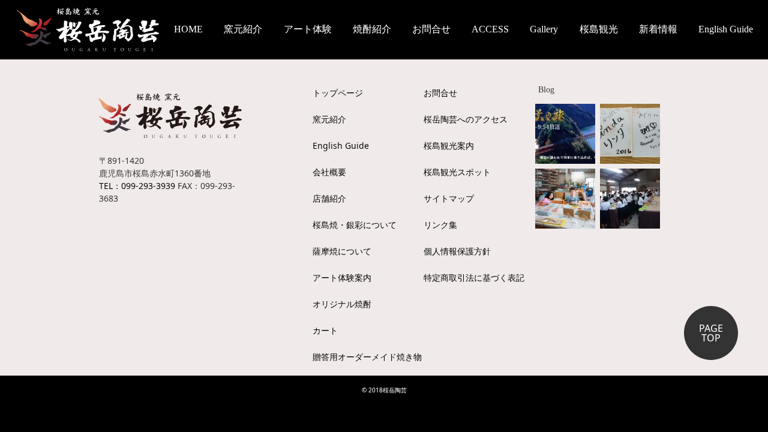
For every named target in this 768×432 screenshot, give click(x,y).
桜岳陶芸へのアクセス (466, 119)
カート (325, 330)
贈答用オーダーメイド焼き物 (367, 356)
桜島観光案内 (449, 145)
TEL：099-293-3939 (137, 185)
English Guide (725, 29)
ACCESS (490, 29)
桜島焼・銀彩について (355, 224)
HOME (188, 29)
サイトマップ (449, 198)
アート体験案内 (342, 277)
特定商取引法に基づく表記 (474, 277)
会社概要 (329, 172)
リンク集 (440, 224)
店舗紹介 (329, 198)
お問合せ (431, 29)
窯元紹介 (329, 119)
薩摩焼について (342, 251)
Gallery (544, 29)
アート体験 (308, 29)
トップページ (338, 92)
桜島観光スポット (457, 172)
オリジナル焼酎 (342, 304)
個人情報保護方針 (457, 251)
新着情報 (658, 29)
